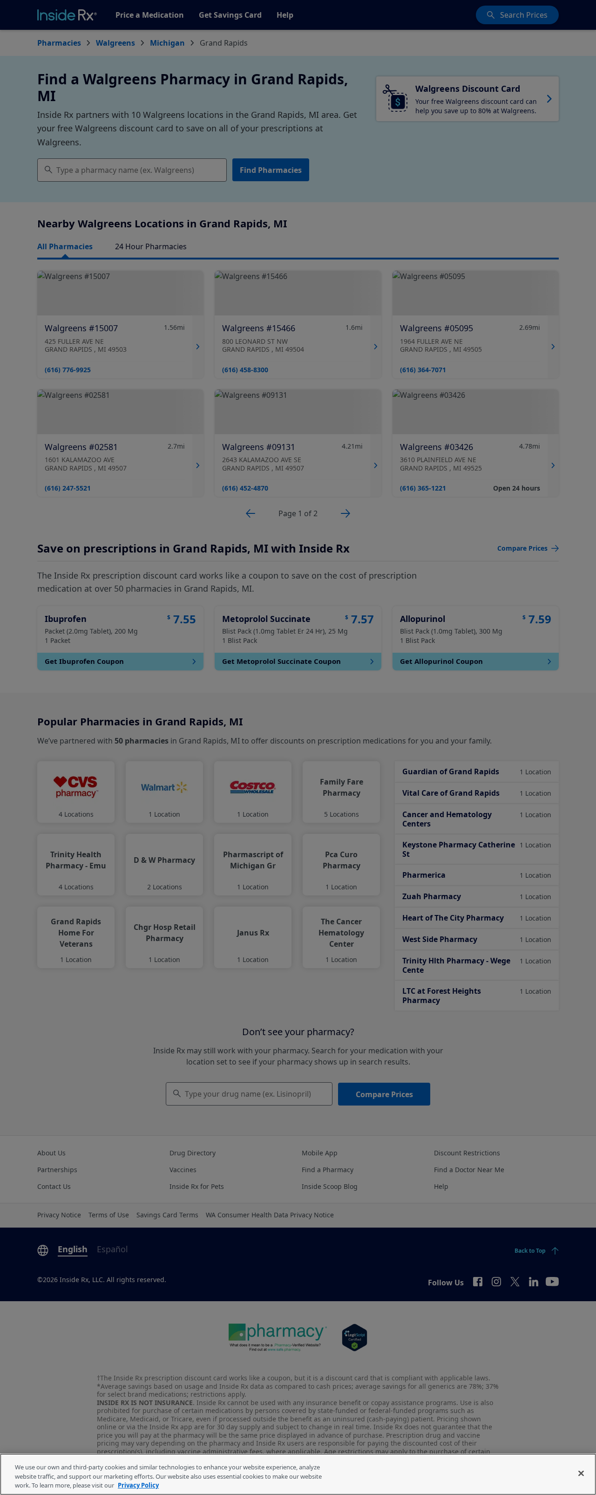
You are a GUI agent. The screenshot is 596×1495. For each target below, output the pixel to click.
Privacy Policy (138, 1485)
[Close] (581, 1473)
